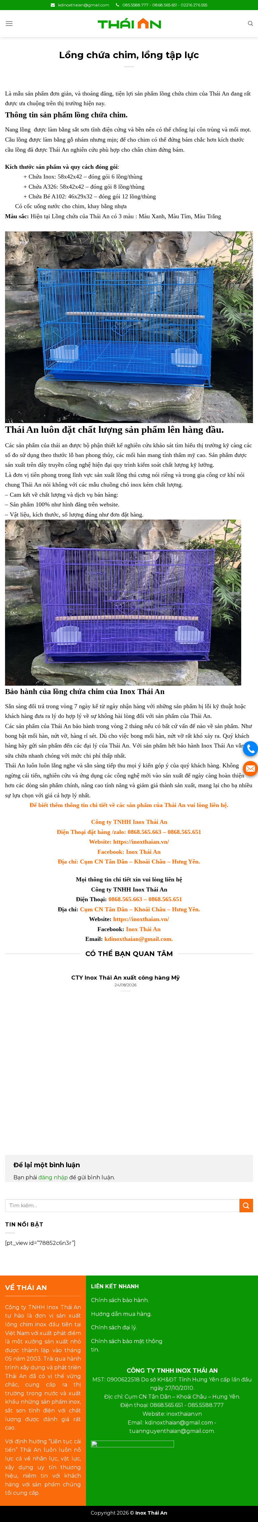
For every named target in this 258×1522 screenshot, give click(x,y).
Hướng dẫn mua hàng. (121, 1314)
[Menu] (9, 23)
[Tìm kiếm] (250, 23)
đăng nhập (53, 1177)
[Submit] (246, 1205)
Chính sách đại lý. (114, 1327)
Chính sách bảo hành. (120, 1300)
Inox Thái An (143, 851)
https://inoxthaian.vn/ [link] (141, 841)
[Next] (244, 1057)
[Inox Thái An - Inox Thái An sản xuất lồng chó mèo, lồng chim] (129, 23)
